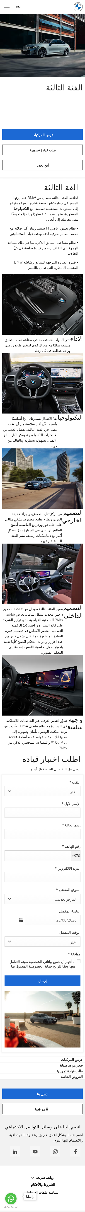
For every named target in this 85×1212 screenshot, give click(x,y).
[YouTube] (35, 1151)
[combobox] (42, 791)
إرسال (42, 981)
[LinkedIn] (15, 1151)
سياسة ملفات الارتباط (42, 1192)
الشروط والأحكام (42, 1184)
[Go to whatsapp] (11, 1198)
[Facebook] (75, 1151)
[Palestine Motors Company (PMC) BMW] (78, 6)
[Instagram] (55, 1151)
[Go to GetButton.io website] (11, 1207)
